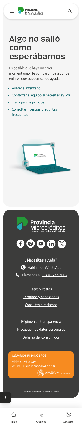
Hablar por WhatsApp (44, 267)
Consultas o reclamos (41, 304)
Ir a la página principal (28, 102)
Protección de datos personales (41, 329)
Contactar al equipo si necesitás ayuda (41, 95)
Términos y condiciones (41, 296)
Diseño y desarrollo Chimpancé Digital (41, 391)
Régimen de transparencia (41, 321)
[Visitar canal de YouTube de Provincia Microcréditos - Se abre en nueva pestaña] (41, 243)
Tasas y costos (41, 289)
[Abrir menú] (12, 11)
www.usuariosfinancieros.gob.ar (33, 366)
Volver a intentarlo (26, 88)
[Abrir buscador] (69, 11)
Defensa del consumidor (41, 337)
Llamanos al (44, 275)
